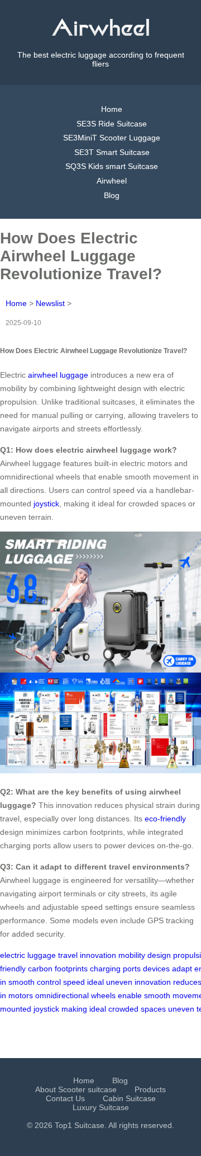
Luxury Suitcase (101, 1107)
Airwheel (112, 180)
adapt (182, 968)
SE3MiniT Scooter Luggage (111, 137)
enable (130, 995)
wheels (103, 995)
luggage (41, 955)
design (159, 955)
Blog (111, 195)
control (49, 982)
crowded (123, 1008)
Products (150, 1089)
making (74, 1008)
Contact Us (65, 1098)
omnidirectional (62, 995)
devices (156, 968)
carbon (40, 968)
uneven (119, 982)
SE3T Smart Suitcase (112, 152)
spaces (153, 1008)
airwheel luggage (58, 374)
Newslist (50, 303)
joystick (46, 503)
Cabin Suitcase (129, 1098)
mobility (131, 955)
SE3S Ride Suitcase (111, 123)
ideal (95, 982)
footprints (71, 968)
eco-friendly (165, 818)
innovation (98, 955)
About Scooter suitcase (76, 1089)
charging (105, 968)
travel (68, 955)
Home (111, 109)
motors (20, 995)
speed (74, 982)
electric (12, 955)
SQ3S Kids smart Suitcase (111, 166)
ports (132, 968)
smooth (21, 982)
